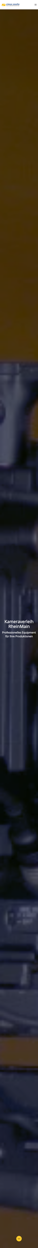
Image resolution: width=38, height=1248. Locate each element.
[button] (36, 5)
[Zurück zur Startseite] (10, 5)
